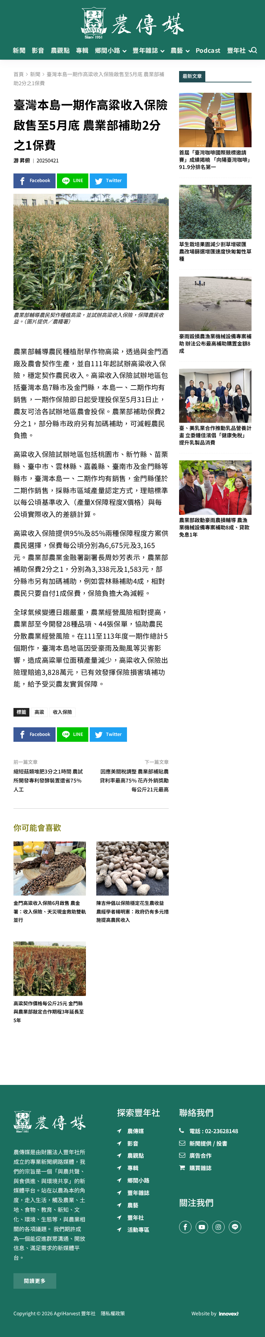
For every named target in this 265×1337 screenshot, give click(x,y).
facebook (40, 180)
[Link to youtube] (202, 1227)
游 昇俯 (21, 160)
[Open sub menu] (124, 50)
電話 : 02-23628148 (213, 1131)
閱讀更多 (35, 1281)
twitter (114, 180)
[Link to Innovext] (229, 1314)
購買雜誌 (200, 1168)
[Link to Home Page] (132, 20)
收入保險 (62, 712)
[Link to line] (235, 1227)
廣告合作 (200, 1156)
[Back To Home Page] (49, 1121)
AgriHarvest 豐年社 (75, 1313)
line (78, 180)
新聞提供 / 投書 (208, 1144)
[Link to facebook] (185, 1227)
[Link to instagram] (218, 1227)
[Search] (254, 50)
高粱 (39, 712)
